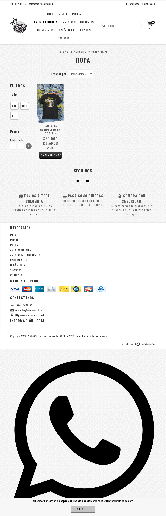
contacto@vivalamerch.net (42, 3)
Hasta (20, 140)
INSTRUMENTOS (45, 30)
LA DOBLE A (93, 51)
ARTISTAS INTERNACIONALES (78, 22)
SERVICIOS (85, 30)
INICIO (50, 14)
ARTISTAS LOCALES (46, 22)
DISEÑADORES (66, 30)
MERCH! (63, 14)
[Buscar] (103, 25)
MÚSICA (76, 14)
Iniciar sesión (148, 3)
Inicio (61, 51)
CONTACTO (64, 38)
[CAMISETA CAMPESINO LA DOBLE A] (50, 103)
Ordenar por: (59, 74)
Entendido (83, 509)
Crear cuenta (132, 3)
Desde (13, 140)
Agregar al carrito (51, 154)
